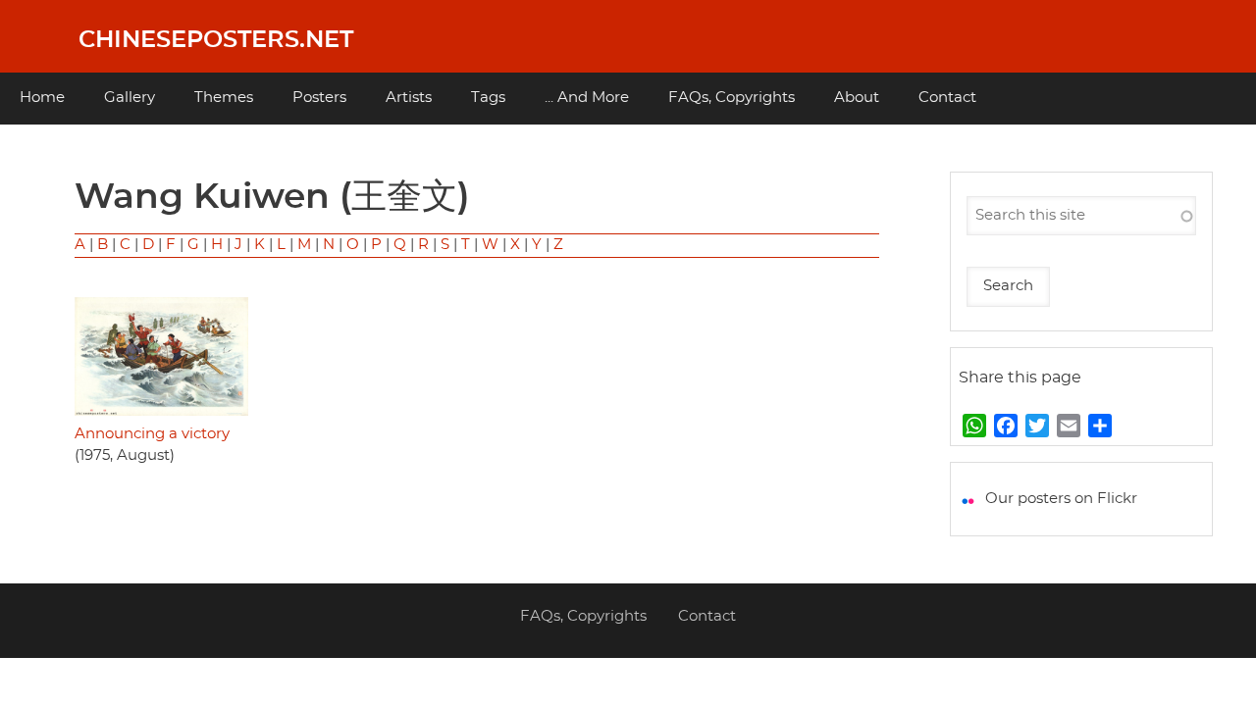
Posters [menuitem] (319, 97)
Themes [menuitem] (223, 97)
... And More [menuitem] (587, 97)
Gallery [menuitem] (129, 97)
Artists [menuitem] (409, 97)
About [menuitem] (856, 97)
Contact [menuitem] (947, 97)
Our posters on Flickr (1061, 498)
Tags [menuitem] (488, 97)
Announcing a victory (152, 434)
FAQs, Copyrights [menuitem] (731, 97)
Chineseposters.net (215, 40)
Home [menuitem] (42, 97)
